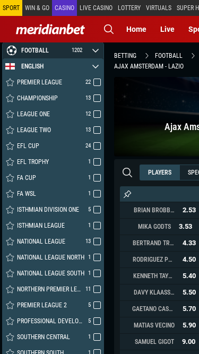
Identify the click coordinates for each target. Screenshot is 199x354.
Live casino (96, 8)
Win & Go (37, 8)
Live (167, 29)
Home (136, 29)
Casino (64, 8)
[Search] (109, 29)
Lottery (129, 8)
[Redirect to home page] (50, 29)
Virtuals (158, 8)
